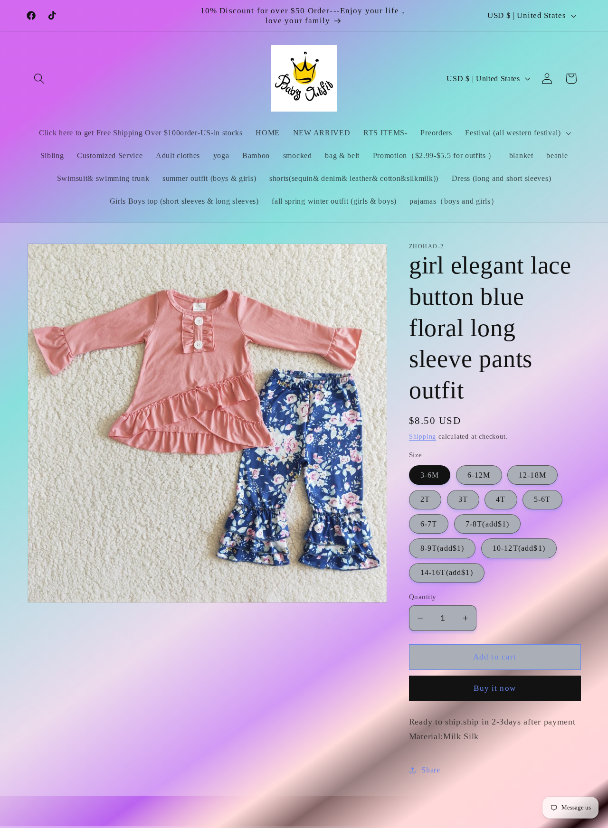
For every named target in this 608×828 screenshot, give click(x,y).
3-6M (429, 475)
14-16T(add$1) (446, 572)
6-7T (428, 524)
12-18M (532, 475)
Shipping (422, 436)
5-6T (542, 499)
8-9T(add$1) (442, 548)
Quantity (423, 597)
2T (425, 499)
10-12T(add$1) (519, 548)
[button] (40, 78)
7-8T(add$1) (488, 524)
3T (463, 499)
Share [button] (430, 770)
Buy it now (495, 688)
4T (500, 499)
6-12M (479, 475)
